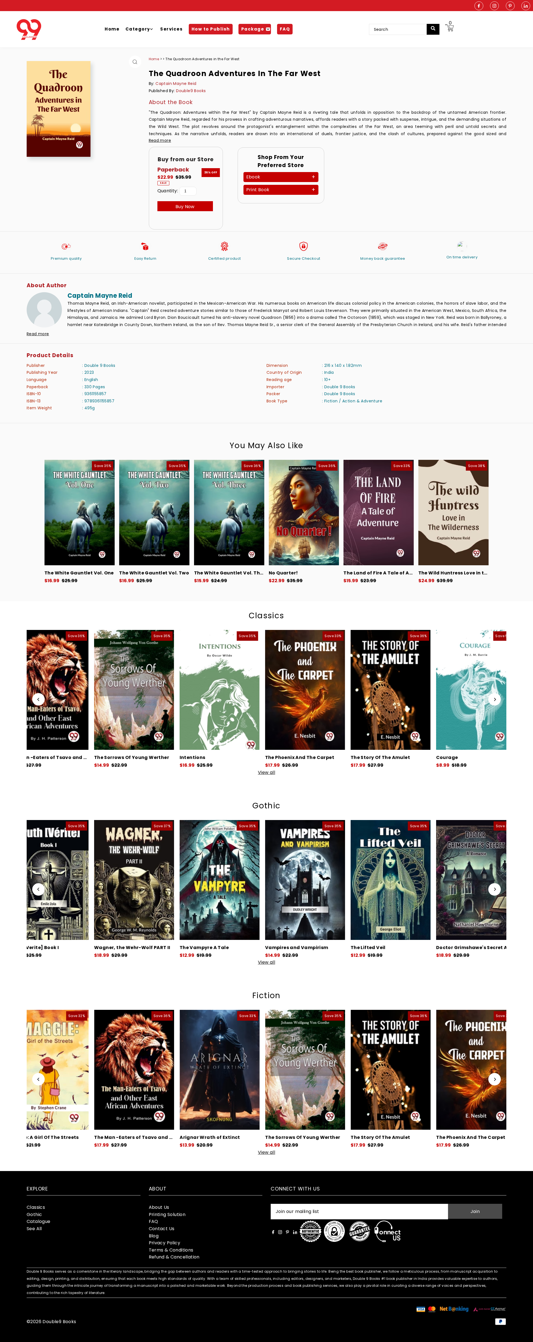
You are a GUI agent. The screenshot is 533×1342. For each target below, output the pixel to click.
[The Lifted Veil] (216, 880)
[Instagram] (494, 6)
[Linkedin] (526, 6)
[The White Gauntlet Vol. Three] (229, 512)
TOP (523, 1334)
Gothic (266, 805)
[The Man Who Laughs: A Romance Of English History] (472, 690)
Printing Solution (167, 1214)
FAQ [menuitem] (285, 29)
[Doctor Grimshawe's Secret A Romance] (302, 880)
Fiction (266, 995)
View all (266, 772)
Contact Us (162, 1228)
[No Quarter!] (304, 512)
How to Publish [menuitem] (211, 29)
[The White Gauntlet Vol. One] (79, 512)
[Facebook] (479, 6)
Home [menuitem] (112, 29)
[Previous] (38, 699)
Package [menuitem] (252, 29)
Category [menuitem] (137, 29)
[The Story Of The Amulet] (216, 690)
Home (154, 59)
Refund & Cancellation (174, 1257)
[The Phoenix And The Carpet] (130, 690)
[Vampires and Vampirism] (130, 880)
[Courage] (302, 690)
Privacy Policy (164, 1243)
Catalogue (39, 1221)
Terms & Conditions (171, 1250)
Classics (266, 615)
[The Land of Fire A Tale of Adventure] (378, 512)
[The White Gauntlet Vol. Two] (154, 512)
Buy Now (185, 206)
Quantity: (167, 191)
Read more (160, 140)
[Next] (494, 699)
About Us (159, 1207)
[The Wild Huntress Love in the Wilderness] (453, 512)
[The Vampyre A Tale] (45, 880)
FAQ (153, 1221)
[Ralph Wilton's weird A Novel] (387, 880)
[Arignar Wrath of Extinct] (45, 1070)
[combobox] (401, 29)
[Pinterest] (510, 6)
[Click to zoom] (135, 62)
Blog (154, 1236)
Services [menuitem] (171, 29)
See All (34, 1228)
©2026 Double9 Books (51, 1321)
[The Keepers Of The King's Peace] (387, 690)
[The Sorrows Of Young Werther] (130, 1070)
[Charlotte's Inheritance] (472, 880)
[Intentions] (45, 690)
